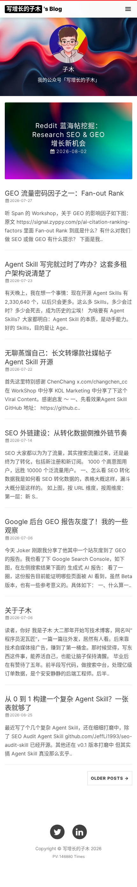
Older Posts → (110, 778)
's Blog (34, 8)
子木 (68, 69)
